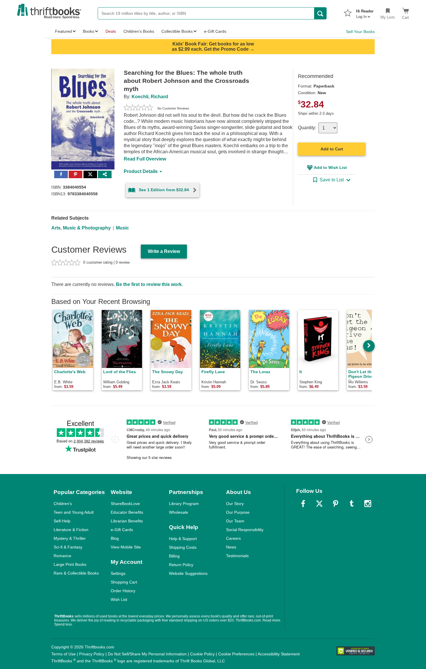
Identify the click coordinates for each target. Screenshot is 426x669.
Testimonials (237, 555)
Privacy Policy (91, 654)
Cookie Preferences (236, 654)
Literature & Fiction (71, 529)
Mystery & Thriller (70, 538)
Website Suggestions (188, 573)
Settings (118, 573)
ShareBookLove (125, 503)
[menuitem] (365, 12)
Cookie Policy (202, 654)
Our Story (235, 503)
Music (122, 227)
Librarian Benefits (127, 521)
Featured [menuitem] (63, 31)
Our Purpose (238, 512)
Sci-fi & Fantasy (68, 547)
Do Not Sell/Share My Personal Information (147, 654)
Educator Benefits (127, 512)
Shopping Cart (124, 582)
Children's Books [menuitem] (138, 31)
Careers (233, 538)
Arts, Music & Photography (81, 227)
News (231, 547)
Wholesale (178, 512)
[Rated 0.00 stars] (138, 108)
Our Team (235, 521)
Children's (63, 503)
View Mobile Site (126, 547)
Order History (123, 590)
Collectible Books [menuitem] (177, 31)
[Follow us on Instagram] (368, 504)
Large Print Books (70, 564)
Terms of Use (63, 654)
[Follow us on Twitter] (319, 504)
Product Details (141, 171)
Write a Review (164, 251)
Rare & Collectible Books (76, 573)
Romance (62, 555)
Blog (115, 538)
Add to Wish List (330, 167)
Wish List (119, 599)
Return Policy (181, 564)
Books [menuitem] (88, 31)
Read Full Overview (145, 158)
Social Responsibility (244, 529)
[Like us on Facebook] (303, 504)
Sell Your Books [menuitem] (360, 31)
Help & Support (183, 538)
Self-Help (62, 521)
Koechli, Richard (150, 96)
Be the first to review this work (149, 284)
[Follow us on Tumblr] (351, 504)
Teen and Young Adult (74, 512)
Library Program (184, 503)
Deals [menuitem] (110, 31)
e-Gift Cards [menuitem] (215, 31)
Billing (174, 556)
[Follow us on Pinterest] (336, 504)
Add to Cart (332, 149)
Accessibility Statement (279, 654)
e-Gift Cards (122, 529)
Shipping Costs (182, 547)
